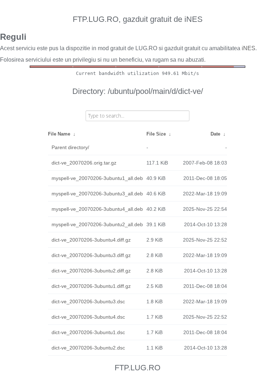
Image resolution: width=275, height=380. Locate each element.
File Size (156, 134)
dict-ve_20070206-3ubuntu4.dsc (88, 317)
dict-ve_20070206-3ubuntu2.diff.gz (91, 271)
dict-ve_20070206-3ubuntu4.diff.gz (91, 240)
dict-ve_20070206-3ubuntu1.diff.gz (91, 286)
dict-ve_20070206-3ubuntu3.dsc (88, 301)
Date (215, 134)
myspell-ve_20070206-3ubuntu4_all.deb (97, 209)
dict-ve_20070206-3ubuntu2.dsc (88, 348)
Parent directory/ (70, 147)
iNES (248, 48)
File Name (59, 134)
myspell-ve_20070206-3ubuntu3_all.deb (97, 193)
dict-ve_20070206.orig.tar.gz (84, 163)
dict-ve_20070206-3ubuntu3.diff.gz (91, 255)
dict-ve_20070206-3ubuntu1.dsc (88, 332)
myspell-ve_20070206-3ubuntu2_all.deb (97, 224)
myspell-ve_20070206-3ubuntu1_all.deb (97, 178)
